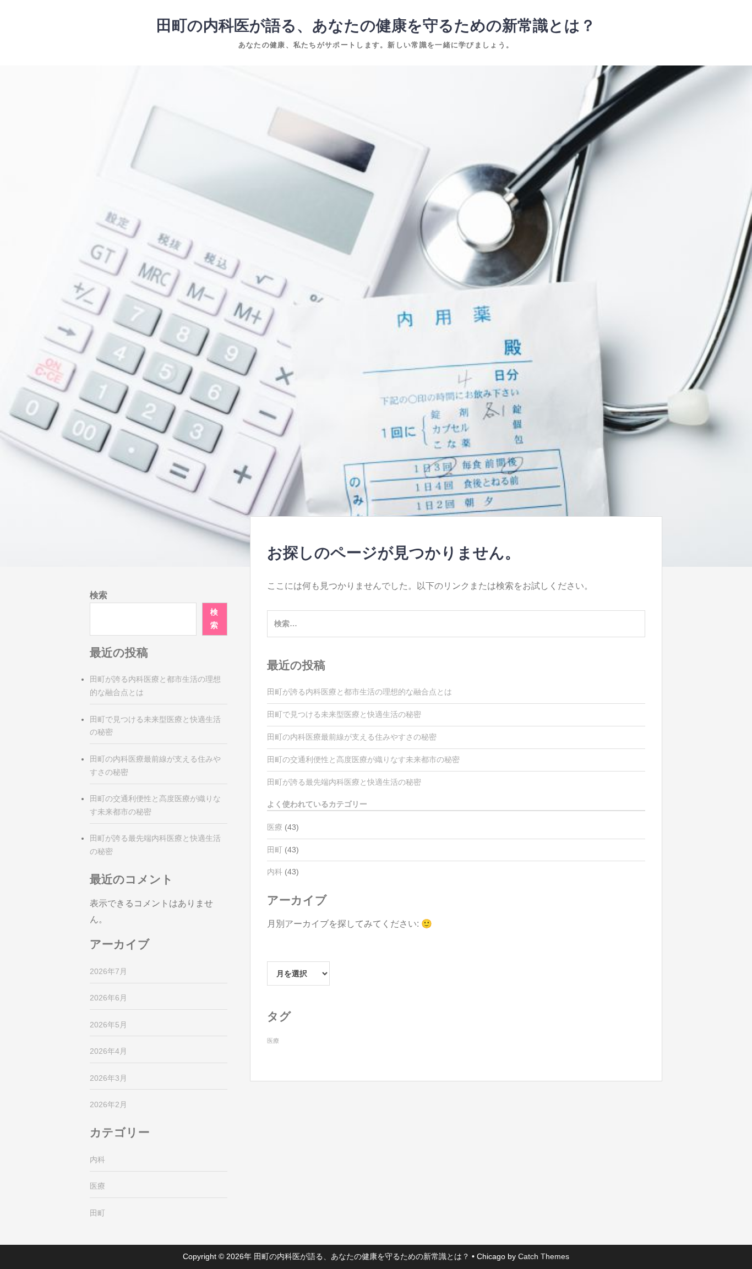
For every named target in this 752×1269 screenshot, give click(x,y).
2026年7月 (108, 971)
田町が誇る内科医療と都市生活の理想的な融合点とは (359, 691)
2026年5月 (108, 1024)
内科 (274, 871)
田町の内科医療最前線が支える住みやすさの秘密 (352, 736)
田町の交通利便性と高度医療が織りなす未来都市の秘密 (363, 759)
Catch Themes (543, 1256)
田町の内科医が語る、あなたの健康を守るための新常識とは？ (376, 25)
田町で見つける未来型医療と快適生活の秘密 (344, 714)
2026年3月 (108, 1078)
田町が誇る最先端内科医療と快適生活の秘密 (344, 782)
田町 (274, 849)
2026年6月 (108, 997)
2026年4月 (108, 1051)
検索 (98, 595)
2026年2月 (108, 1104)
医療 (274, 827)
